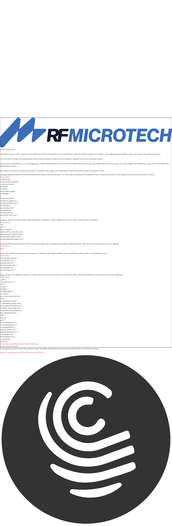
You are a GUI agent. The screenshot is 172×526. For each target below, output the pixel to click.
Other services (5, 275)
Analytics (3, 220)
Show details (5, 177)
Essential (3, 175)
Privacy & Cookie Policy (9, 346)
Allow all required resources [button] (10, 352)
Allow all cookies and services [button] (33, 352)
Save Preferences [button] (31, 344)
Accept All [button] (4, 344)
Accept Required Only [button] (16, 344)
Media (2, 253)
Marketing (4, 244)
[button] (86, 440)
